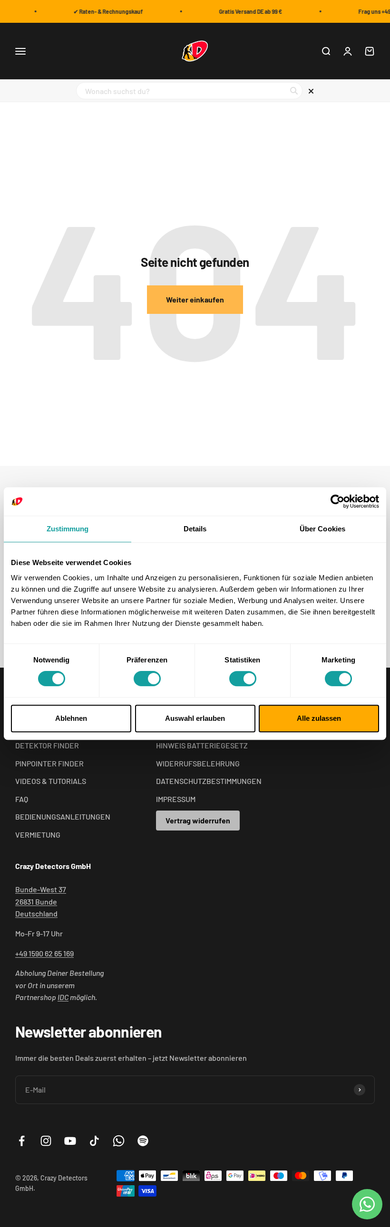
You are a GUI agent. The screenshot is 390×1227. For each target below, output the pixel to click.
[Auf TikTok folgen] (94, 1140)
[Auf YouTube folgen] (70, 1140)
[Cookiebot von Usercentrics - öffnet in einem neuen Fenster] (337, 501)
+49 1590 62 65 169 (44, 953)
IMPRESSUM (175, 798)
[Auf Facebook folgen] (21, 1140)
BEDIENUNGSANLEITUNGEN (62, 816)
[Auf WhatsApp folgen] (118, 1140)
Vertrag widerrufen (198, 820)
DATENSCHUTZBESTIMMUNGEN (209, 780)
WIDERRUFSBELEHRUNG (198, 763)
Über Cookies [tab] (322, 529)
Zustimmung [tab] (68, 529)
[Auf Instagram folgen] (45, 1140)
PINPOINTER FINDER (49, 763)
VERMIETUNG (37, 834)
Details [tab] (195, 529)
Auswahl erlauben (195, 718)
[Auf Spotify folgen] (142, 1140)
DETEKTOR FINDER (47, 745)
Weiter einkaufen (195, 299)
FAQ (21, 798)
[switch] (147, 678)
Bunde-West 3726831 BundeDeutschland (40, 901)
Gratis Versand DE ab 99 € (247, 11)
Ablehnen (71, 718)
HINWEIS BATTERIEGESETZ (202, 745)
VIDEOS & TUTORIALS (50, 780)
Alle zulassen (319, 718)
